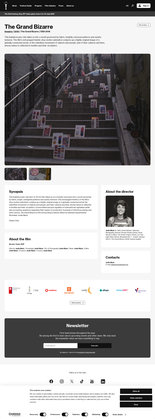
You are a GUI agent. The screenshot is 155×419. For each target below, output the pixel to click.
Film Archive (143, 25)
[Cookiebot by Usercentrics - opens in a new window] (15, 414)
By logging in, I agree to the (77, 352)
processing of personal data (86, 352)
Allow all (136, 391)
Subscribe (94, 345)
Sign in (146, 6)
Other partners (76, 302)
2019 (16, 31)
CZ (127, 6)
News (14, 6)
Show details (118, 414)
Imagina (8, 31)
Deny (136, 404)
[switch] (65, 414)
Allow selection (136, 398)
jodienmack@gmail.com (119, 265)
